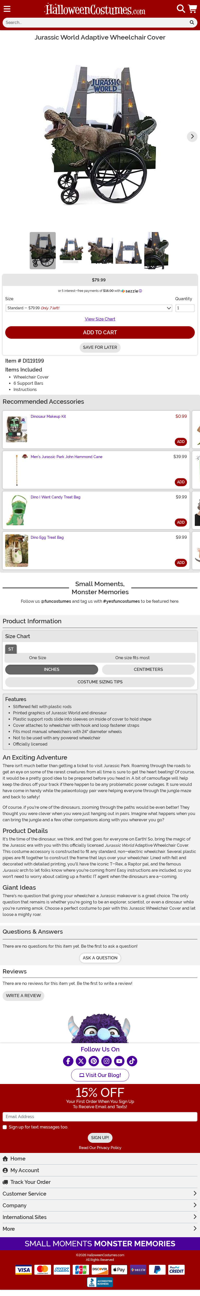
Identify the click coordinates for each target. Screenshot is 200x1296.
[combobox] (94, 23)
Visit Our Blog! (102, 1075)
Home (18, 1159)
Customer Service (24, 1194)
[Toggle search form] (181, 9)
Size (9, 298)
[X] (81, 1061)
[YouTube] (119, 1061)
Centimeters (148, 669)
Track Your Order (30, 1182)
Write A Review (23, 995)
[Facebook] (68, 1061)
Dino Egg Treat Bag (47, 537)
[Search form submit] (191, 23)
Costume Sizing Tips (100, 681)
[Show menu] (7, 9)
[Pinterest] (94, 1061)
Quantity (183, 298)
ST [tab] (11, 649)
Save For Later (100, 347)
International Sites (25, 1217)
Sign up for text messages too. (38, 1127)
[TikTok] (132, 1061)
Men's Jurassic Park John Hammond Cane (66, 457)
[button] (192, 9)
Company (15, 1205)
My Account (24, 1170)
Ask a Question (100, 957)
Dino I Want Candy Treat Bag (55, 497)
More (9, 1229)
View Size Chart (100, 319)
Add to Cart (100, 332)
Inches (51, 669)
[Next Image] (192, 136)
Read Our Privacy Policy (100, 1147)
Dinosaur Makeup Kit (48, 416)
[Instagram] (106, 1061)
